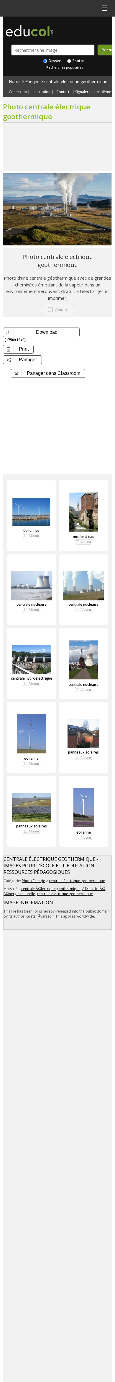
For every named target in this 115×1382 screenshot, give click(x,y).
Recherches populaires (64, 67)
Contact (62, 92)
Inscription (41, 92)
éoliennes (31, 530)
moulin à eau (83, 536)
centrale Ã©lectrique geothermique (50, 888)
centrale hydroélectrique (31, 678)
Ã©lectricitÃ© (93, 888)
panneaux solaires (83, 752)
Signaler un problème (93, 92)
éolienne (31, 758)
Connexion (18, 92)
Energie (32, 81)
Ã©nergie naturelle (19, 893)
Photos (78, 60)
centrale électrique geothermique (75, 81)
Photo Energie (33, 880)
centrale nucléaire (32, 604)
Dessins (55, 60)
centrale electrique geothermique (65, 893)
